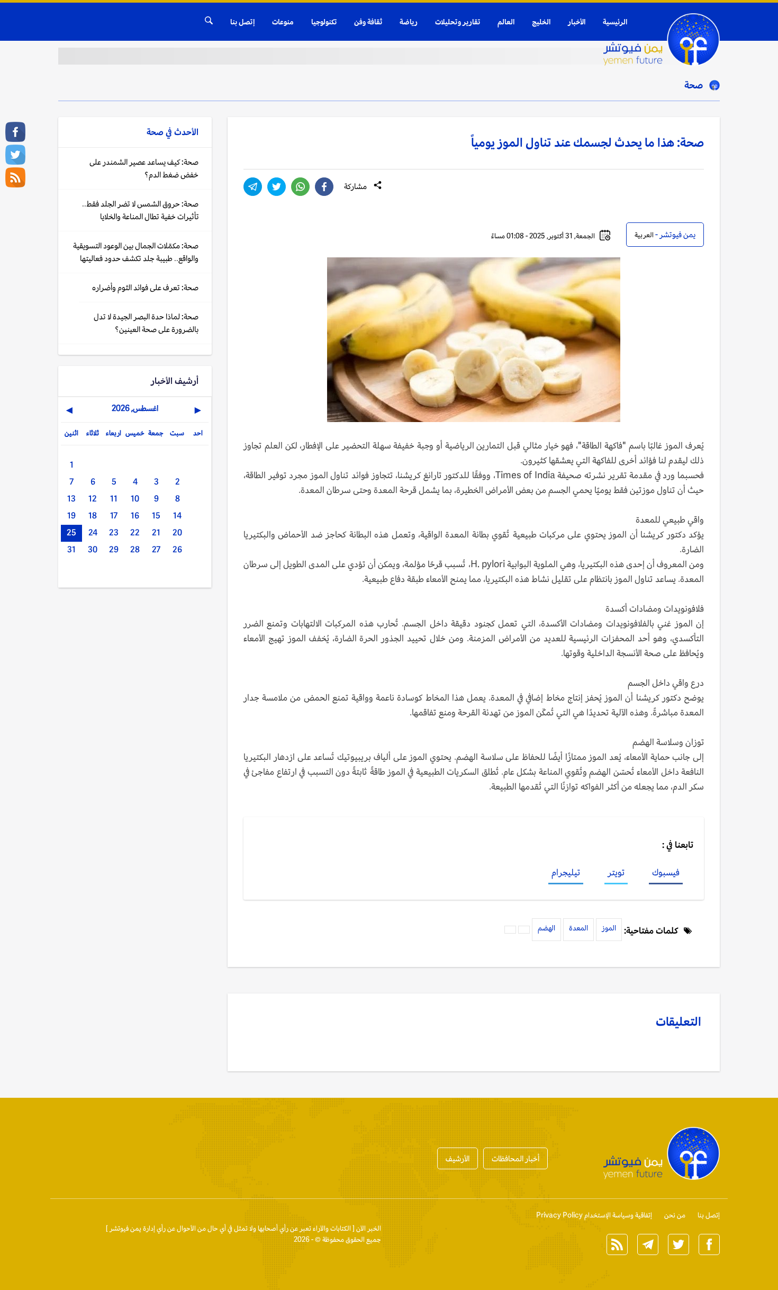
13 (71, 499)
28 (135, 549)
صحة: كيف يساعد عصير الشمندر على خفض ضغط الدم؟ (143, 168)
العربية (644, 234)
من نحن (674, 1215)
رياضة (409, 21)
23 (114, 532)
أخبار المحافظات (515, 1158)
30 (92, 549)
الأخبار (576, 21)
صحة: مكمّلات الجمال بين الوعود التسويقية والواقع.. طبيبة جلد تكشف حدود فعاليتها (135, 251)
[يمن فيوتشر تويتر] (15, 155)
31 (71, 549)
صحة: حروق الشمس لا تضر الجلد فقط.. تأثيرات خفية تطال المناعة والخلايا (140, 210)
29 (114, 549)
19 (71, 515)
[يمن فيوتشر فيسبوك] (15, 132)
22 (135, 532)
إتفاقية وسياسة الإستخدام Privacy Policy (594, 1215)
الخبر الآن (368, 1228)
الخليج (541, 21)
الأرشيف (457, 1158)
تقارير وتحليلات (457, 21)
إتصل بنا (242, 21)
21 (156, 532)
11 (113, 499)
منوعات (283, 21)
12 (92, 499)
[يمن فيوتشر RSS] (15, 177)
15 (156, 515)
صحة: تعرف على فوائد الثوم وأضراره (145, 287)
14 (177, 515)
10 (135, 499)
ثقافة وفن (368, 21)
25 (71, 532)
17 (113, 515)
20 (177, 532)
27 (156, 549)
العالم (505, 21)
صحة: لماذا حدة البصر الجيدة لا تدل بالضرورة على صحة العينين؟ (146, 322)
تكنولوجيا (324, 21)
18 (92, 515)
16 (135, 515)
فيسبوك (666, 872)
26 (177, 549)
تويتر (616, 872)
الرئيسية (615, 21)
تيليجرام (565, 872)
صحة (693, 84)
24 (92, 532)
